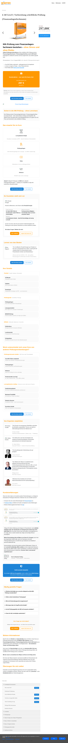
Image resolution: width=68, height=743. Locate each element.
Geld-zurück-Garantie (18, 67)
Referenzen (58, 2)
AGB (3, 739)
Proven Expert (28, 500)
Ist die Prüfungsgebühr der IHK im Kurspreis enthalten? (20, 609)
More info (7, 737)
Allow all (62, 738)
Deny (54, 738)
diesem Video (8, 502)
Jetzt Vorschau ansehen (16, 98)
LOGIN (63, 2)
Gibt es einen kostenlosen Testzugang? (16, 597)
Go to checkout (44, 35)
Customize (46, 738)
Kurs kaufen (28, 98)
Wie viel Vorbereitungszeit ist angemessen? (17, 601)
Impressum (17, 739)
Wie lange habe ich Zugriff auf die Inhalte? (16, 605)
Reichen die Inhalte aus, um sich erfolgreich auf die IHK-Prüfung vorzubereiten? (19, 592)
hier (23, 504)
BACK (4, 10)
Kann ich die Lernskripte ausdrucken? (15, 613)
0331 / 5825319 (14, 233)
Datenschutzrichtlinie (10, 739)
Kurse (53, 2)
